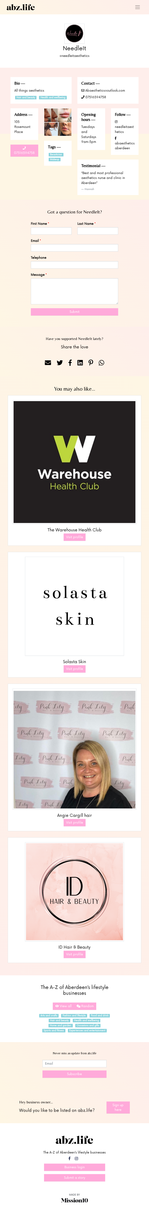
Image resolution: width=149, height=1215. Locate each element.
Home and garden (60, 1025)
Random (87, 1006)
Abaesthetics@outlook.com (104, 91)
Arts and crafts (49, 1015)
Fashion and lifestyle (74, 1015)
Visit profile (74, 537)
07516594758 (95, 97)
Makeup (54, 159)
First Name (39, 224)
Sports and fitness (54, 1030)
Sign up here (118, 1107)
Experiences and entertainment (87, 1030)
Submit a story (74, 1178)
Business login (74, 1167)
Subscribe (74, 1074)
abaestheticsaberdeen (125, 145)
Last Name (85, 224)
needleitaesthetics (124, 129)
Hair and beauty (25, 97)
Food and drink (99, 1015)
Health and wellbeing (53, 97)
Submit (75, 312)
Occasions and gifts (88, 1025)
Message (38, 275)
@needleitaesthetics (74, 56)
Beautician (56, 154)
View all (65, 1006)
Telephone (38, 258)
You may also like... (74, 389)
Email (35, 241)
